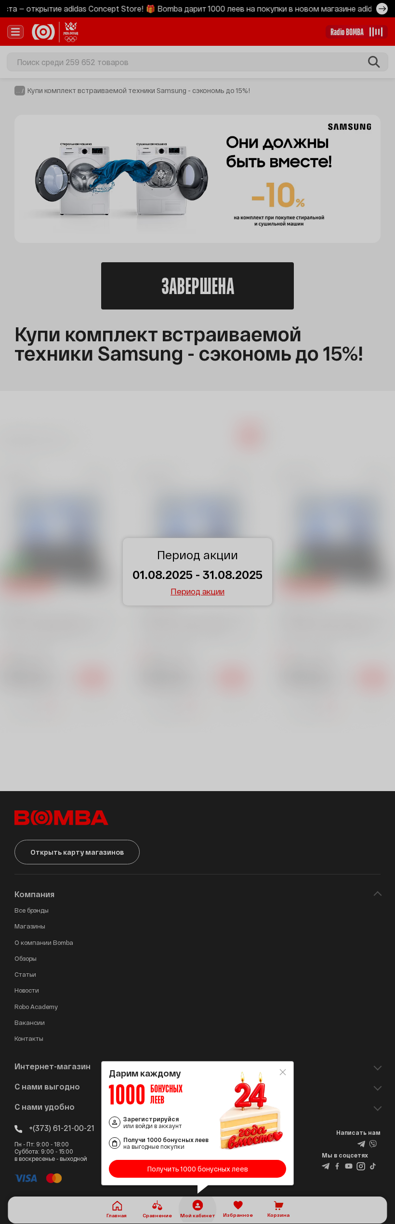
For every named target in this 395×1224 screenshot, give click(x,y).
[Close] (283, 1072)
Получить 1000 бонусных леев (197, 1169)
